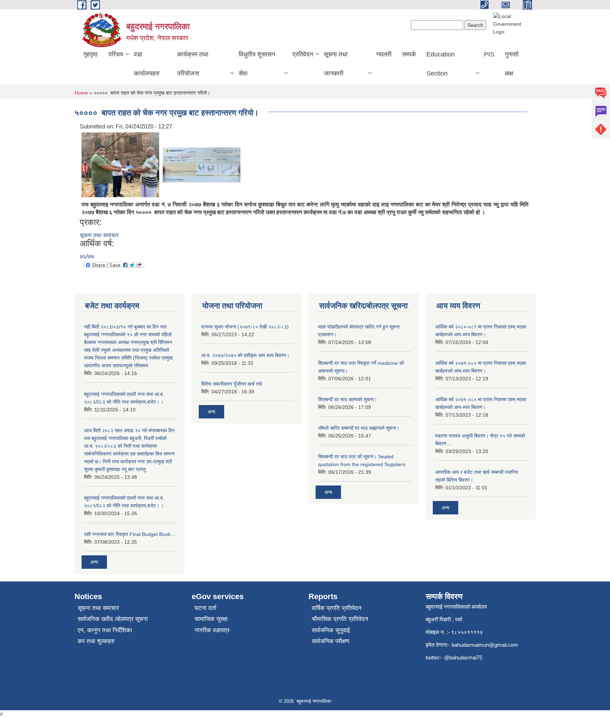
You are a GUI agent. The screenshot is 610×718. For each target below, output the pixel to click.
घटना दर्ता (205, 608)
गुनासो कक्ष (512, 64)
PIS (489, 54)
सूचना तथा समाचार (99, 235)
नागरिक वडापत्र (212, 630)
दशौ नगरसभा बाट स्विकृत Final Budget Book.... (130, 534)
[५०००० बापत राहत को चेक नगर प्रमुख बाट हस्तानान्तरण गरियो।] (120, 164)
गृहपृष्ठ (90, 54)
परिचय (115, 54)
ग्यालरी (383, 54)
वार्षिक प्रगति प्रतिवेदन (336, 608)
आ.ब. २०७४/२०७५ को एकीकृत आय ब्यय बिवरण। (245, 355)
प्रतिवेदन (302, 54)
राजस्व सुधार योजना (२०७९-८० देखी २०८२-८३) (245, 327)
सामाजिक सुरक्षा (211, 619)
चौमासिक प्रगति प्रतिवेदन (340, 619)
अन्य (94, 562)
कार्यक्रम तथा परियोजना (192, 64)
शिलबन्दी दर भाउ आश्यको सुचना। (347, 399)
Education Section (440, 64)
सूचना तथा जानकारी (336, 64)
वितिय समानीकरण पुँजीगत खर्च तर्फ (231, 384)
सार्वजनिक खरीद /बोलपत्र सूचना (113, 619)
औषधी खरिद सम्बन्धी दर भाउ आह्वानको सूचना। (358, 428)
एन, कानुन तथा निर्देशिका (105, 630)
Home (81, 93)
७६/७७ (87, 256)
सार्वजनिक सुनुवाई (331, 630)
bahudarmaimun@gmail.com (484, 645)
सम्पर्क (409, 54)
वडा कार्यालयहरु (147, 64)
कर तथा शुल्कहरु (96, 641)
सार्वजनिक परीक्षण (330, 641)
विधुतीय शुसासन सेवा (257, 64)
